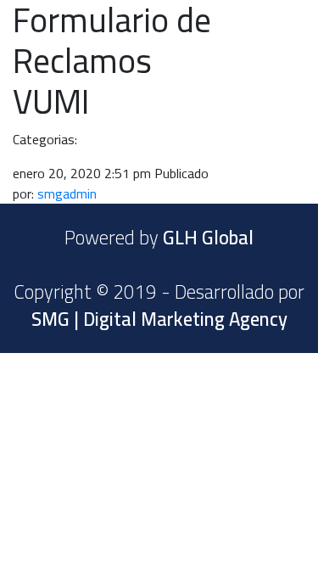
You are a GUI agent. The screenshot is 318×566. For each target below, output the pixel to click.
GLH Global (208, 237)
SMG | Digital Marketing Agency (159, 319)
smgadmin (67, 193)
